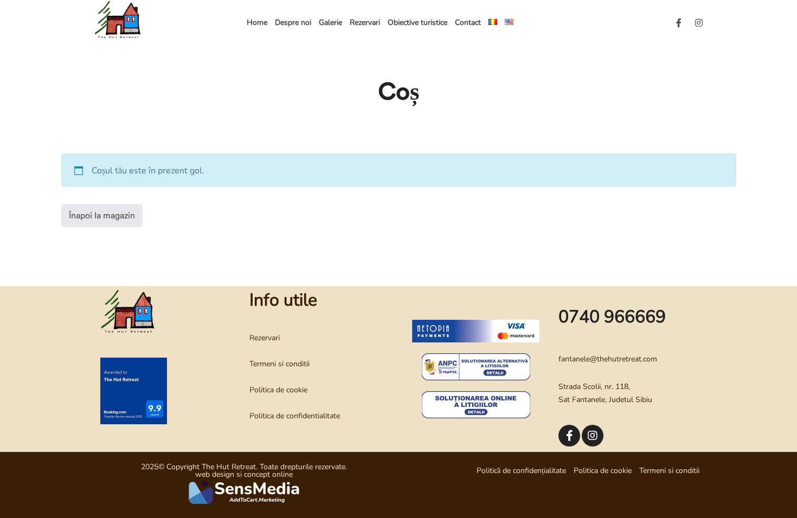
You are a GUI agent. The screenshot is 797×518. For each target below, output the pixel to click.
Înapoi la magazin (102, 215)
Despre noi (293, 22)
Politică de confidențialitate (521, 470)
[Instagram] (699, 22)
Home (257, 22)
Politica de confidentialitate (294, 416)
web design (214, 474)
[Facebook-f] (678, 22)
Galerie (330, 22)
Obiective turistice (417, 22)
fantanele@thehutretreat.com (607, 359)
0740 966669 (612, 316)
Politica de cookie (278, 390)
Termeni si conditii (279, 364)
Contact (468, 22)
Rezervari (365, 22)
